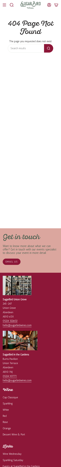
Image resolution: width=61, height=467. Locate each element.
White (6, 409)
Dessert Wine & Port (14, 434)
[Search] (48, 48)
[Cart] (56, 5)
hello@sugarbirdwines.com (17, 325)
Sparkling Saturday (13, 460)
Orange (7, 428)
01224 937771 (10, 376)
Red (5, 415)
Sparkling (8, 403)
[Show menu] (4, 5)
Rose (5, 422)
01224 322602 (10, 320)
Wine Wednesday (12, 453)
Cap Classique (10, 397)
